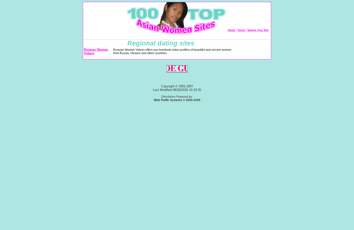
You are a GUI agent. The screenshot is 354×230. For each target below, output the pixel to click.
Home (231, 30)
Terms (241, 30)
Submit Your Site (258, 30)
